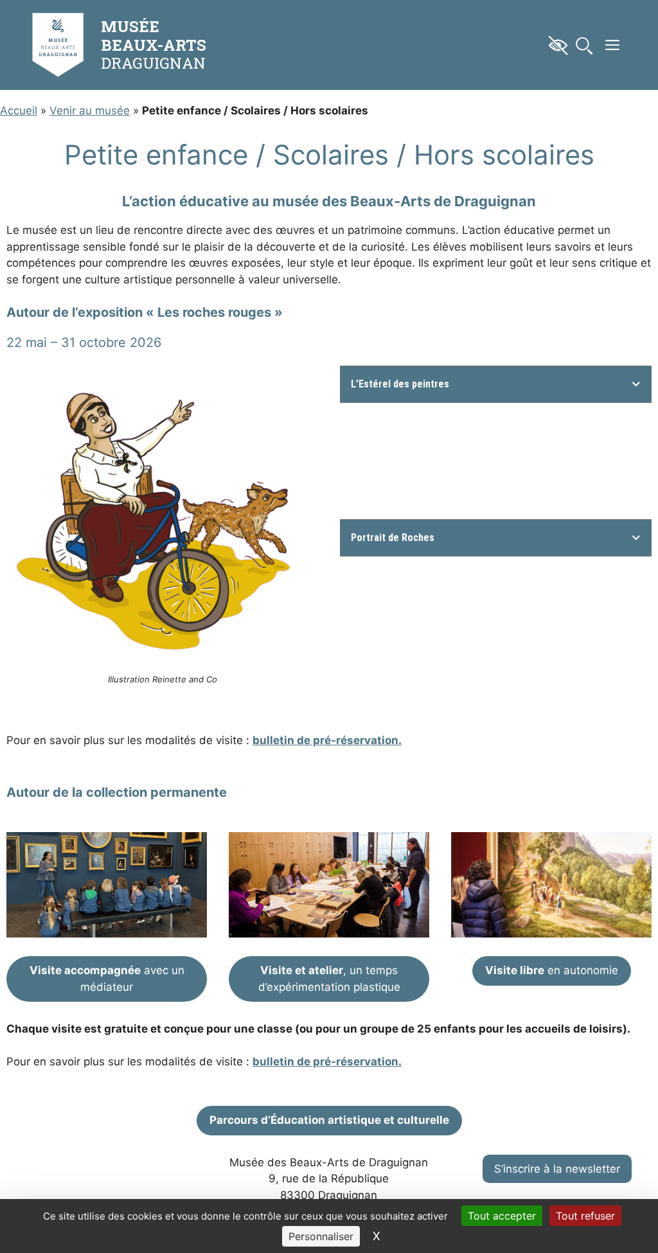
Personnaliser (321, 1236)
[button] (612, 45)
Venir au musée (89, 110)
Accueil (18, 110)
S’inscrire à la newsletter (557, 1168)
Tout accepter (502, 1215)
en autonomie (551, 970)
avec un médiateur (107, 978)
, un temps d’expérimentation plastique (329, 978)
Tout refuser (585, 1215)
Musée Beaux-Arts (153, 35)
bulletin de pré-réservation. (327, 740)
